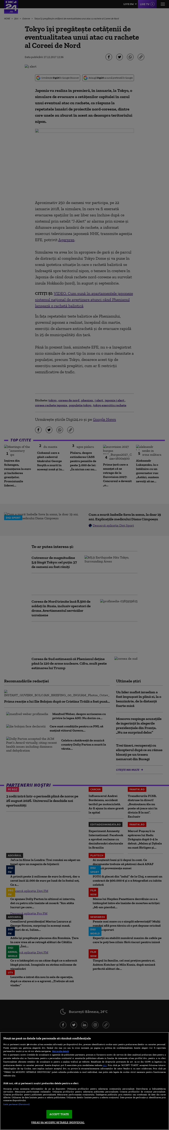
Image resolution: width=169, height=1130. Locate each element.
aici (105, 1065)
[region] (84, 1081)
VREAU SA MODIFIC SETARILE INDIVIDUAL (57, 1122)
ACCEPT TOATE (59, 1114)
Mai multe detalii (60, 1051)
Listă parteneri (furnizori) (16, 1104)
